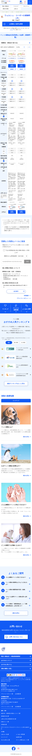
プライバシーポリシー (23, 298)
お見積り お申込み (12, 66)
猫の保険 (16, 342)
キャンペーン (26, 6)
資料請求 (12, 69)
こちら (11, 29)
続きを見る (16, 613)
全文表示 (16, 291)
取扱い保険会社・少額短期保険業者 (10, 656)
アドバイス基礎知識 (16, 309)
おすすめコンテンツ (6, 660)
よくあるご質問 (26, 309)
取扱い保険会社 (5, 6)
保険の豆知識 (5, 8)
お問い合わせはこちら (16, 637)
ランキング (16, 6)
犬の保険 (23, 342)
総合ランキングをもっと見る (16, 383)
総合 (9, 342)
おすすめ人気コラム (6, 664)
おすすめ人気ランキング (15, 322)
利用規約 (26, 295)
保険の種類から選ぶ (6, 668)
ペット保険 (4, 3)
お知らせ (16, 8)
